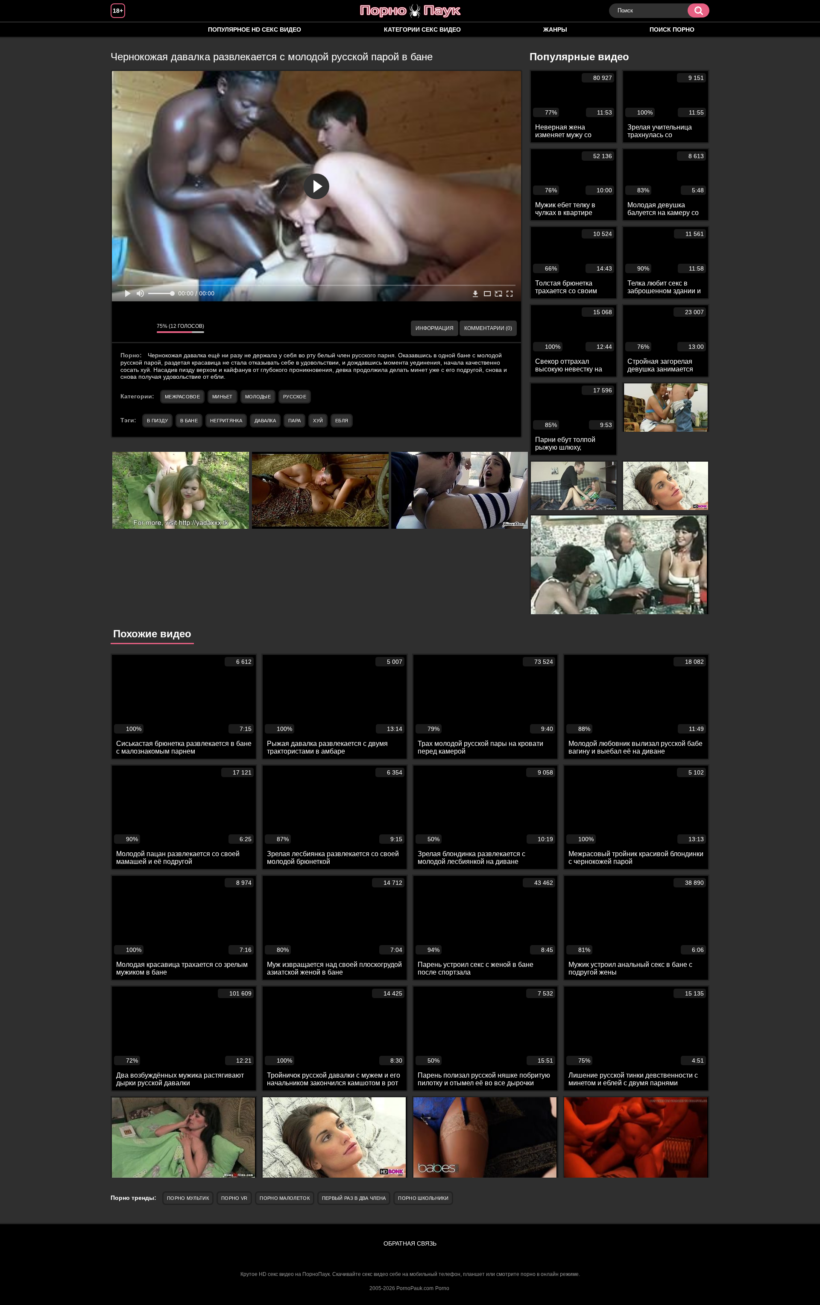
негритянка (226, 420)
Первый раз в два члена (354, 1198)
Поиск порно (672, 29)
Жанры (555, 29)
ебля (341, 420)
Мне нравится (124, 328)
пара (294, 420)
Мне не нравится (143, 328)
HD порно (126, 30)
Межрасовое (182, 396)
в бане (189, 420)
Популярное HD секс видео (254, 29)
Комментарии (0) (488, 328)
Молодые (258, 396)
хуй (318, 420)
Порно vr (234, 1198)
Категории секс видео (422, 29)
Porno (442, 1288)
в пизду (157, 420)
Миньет (222, 396)
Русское (294, 396)
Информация (435, 328)
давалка (265, 420)
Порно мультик (188, 1198)
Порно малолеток (285, 1198)
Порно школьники (423, 1198)
